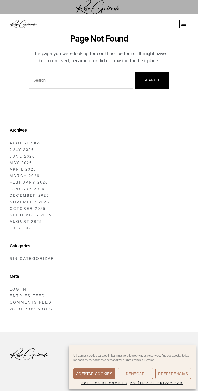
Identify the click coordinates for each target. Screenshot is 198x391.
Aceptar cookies (94, 374)
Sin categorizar (32, 258)
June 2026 (22, 156)
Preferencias (173, 374)
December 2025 (29, 195)
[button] (183, 24)
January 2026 (27, 189)
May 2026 (21, 163)
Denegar (135, 374)
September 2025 (31, 215)
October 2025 (28, 208)
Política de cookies (104, 383)
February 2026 (29, 182)
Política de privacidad (156, 383)
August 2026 (26, 143)
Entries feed (27, 296)
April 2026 (23, 169)
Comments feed (31, 302)
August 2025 (26, 221)
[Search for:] (80, 81)
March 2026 (25, 176)
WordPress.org (31, 309)
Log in (18, 289)
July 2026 (22, 150)
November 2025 (30, 202)
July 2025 (22, 228)
